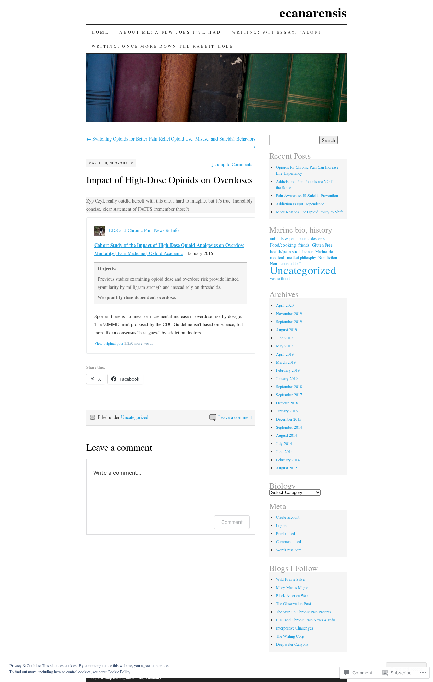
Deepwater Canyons (292, 644)
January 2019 (287, 378)
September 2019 (289, 321)
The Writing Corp (290, 636)
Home (100, 32)
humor (307, 251)
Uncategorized (135, 417)
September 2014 (289, 427)
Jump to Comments (231, 164)
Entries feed (285, 533)
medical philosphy (301, 257)
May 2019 (284, 345)
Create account (287, 517)
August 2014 (286, 435)
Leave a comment (235, 417)
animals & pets (283, 238)
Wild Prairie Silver (291, 579)
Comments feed (288, 541)
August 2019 (286, 329)
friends (304, 245)
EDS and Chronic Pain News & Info (144, 230)
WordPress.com (288, 549)
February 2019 (288, 370)
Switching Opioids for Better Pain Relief (128, 138)
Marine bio (324, 251)
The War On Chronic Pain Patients (303, 611)
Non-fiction (327, 257)
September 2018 (289, 386)
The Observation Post (293, 603)
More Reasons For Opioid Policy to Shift (309, 211)
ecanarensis (313, 12)
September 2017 (289, 394)
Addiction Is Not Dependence (300, 203)
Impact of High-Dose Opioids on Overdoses (169, 179)
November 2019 (289, 313)
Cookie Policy (119, 671)
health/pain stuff (285, 251)
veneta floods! (281, 278)
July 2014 (284, 443)
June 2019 (284, 337)
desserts (318, 238)
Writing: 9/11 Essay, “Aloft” (278, 32)
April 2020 (285, 305)
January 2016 (287, 410)
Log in (281, 525)
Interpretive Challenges (294, 628)
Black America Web (292, 595)
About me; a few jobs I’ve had (170, 32)
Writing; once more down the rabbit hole (162, 46)
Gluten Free (322, 245)
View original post (108, 343)
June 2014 (284, 451)
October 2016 (287, 402)
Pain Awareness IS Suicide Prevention (307, 195)
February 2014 (288, 459)
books (304, 238)
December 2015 (288, 419)
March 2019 (286, 362)
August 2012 (286, 467)
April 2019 (285, 354)
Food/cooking (283, 245)
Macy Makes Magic (292, 587)
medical (277, 257)
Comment (232, 522)
